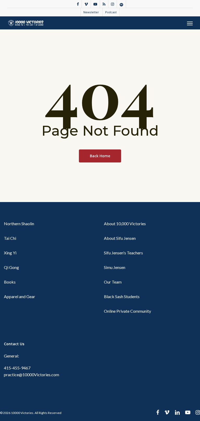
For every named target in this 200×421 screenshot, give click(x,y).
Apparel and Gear (19, 296)
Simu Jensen (114, 267)
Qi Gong (11, 267)
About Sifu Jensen (120, 238)
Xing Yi (10, 252)
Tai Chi (10, 238)
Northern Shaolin (19, 223)
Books (10, 281)
